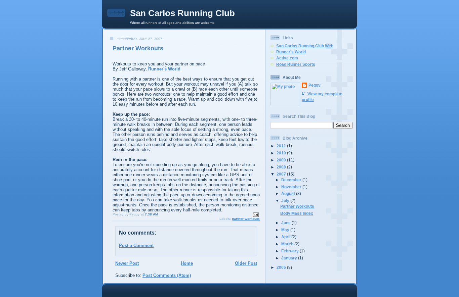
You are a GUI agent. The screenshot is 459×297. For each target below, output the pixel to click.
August (288, 193)
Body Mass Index (296, 213)
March (287, 244)
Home (187, 263)
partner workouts (246, 218)
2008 (282, 167)
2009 (282, 160)
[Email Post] (255, 214)
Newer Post (127, 263)
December (291, 180)
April (286, 237)
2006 (282, 267)
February (290, 251)
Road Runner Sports (295, 64)
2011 (282, 146)
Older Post (246, 263)
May (285, 230)
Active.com (287, 58)
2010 (282, 153)
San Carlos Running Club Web (304, 46)
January (289, 258)
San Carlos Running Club (182, 13)
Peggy (314, 85)
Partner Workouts (138, 48)
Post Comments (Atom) (166, 275)
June (286, 222)
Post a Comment (136, 245)
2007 (282, 174)
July (285, 200)
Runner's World (164, 68)
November (291, 187)
